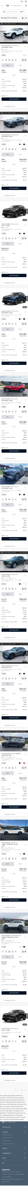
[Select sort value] (25, 18)
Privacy (10, 1174)
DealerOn (17, 1172)
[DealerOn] (6, 1169)
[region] (14, 85)
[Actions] (25, 46)
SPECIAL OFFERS (7, 1140)
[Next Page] (17, 1090)
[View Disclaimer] (15, 60)
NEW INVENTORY (7, 1134)
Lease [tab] (20, 65)
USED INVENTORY (7, 1137)
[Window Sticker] (25, 60)
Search (22, 11)
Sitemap (4, 1174)
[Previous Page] (14, 1090)
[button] (26, 33)
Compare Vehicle (9, 106)
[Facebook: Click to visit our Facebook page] (3, 1163)
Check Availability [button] (14, 99)
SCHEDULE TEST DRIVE (8, 1143)
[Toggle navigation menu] (2, 6)
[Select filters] (23, 18)
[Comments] (23, 60)
